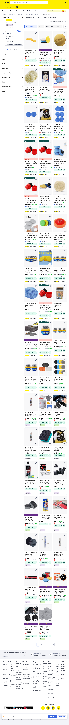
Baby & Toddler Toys (37, 686)
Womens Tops (12, 681)
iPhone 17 (58, 668)
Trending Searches (50, 673)
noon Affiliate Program (51, 678)
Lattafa (45, 681)
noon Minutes (50, 692)
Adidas (45, 676)
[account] (51, 2)
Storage (18, 674)
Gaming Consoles (5, 677)
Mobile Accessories (6, 681)
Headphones (6, 674)
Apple (44, 666)
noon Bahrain (63, 669)
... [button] (48, 645)
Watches (12, 673)
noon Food (51, 689)
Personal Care (27, 672)
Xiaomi (45, 671)
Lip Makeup (26, 683)
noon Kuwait (63, 665)
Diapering (35, 671)
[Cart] (65, 2)
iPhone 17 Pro (58, 676)
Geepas (45, 686)
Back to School (57, 684)
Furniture (18, 677)
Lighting (18, 679)
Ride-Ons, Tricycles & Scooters (36, 682)
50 (53, 645)
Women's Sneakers (12, 669)
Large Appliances (19, 667)
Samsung (45, 669)
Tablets (5, 667)
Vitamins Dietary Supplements (27, 677)
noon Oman (63, 673)
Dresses (12, 687)
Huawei (45, 683)
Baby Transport (37, 673)
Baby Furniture (37, 664)
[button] (34, 644)
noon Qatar (62, 677)
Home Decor (19, 688)
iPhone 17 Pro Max (58, 680)
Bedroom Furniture (18, 685)
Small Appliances (19, 671)
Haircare (25, 669)
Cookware (19, 682)
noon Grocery (50, 686)
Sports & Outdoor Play (37, 677)
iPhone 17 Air (58, 672)
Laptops (5, 669)
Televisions (6, 672)
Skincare (25, 667)
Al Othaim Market (50, 682)
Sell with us (21, 719)
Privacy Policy (47, 719)
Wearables (6, 685)
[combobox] (31, 2)
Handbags (13, 678)
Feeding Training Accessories (37, 667)
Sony (44, 674)
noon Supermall (51, 696)
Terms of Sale (38, 719)
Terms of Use (29, 719)
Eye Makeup (26, 681)
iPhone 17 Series (58, 665)
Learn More (40, 717)
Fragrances (26, 664)
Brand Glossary (50, 669)
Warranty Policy (12, 719)
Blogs (49, 666)
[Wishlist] (60, 2)
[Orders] (56, 2)
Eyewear (12, 684)
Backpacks (13, 675)
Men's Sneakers (12, 665)
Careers (4, 719)
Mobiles (5, 664)
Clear (19, 30)
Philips (45, 679)
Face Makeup (26, 674)
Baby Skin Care (37, 690)
